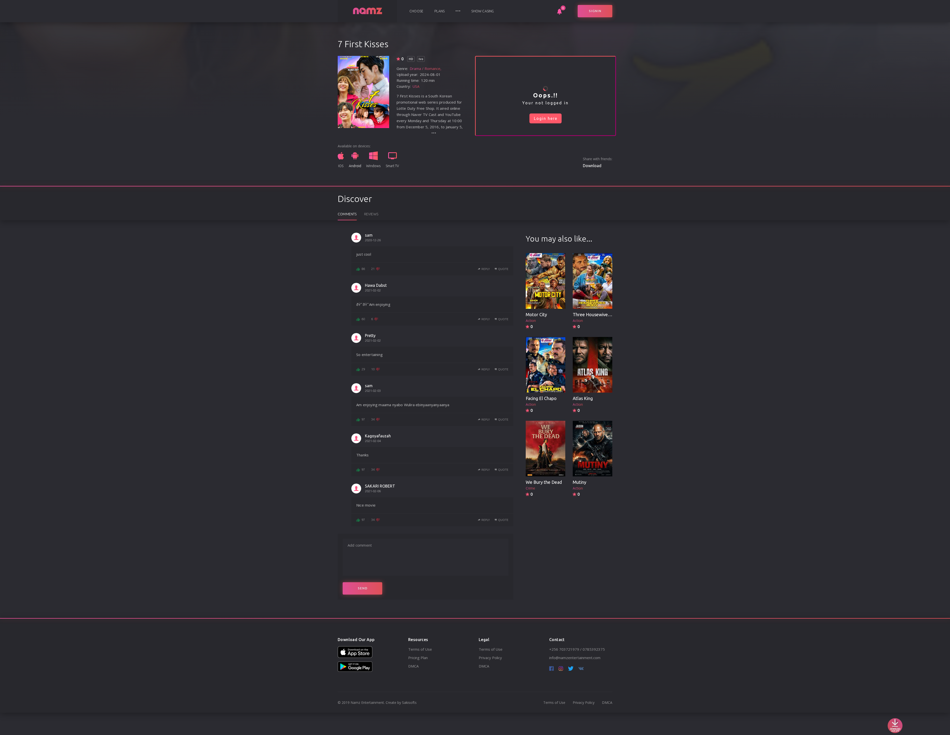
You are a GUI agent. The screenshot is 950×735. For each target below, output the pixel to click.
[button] (458, 11)
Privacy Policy (490, 657)
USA (415, 86)
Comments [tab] (347, 214)
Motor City (536, 314)
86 (363, 268)
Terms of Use (420, 649)
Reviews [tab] (371, 214)
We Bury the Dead (544, 482)
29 (363, 369)
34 (373, 419)
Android (355, 166)
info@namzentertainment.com (574, 657)
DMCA (413, 666)
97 (363, 419)
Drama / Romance (425, 68)
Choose (416, 11)
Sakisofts (409, 702)
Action (531, 320)
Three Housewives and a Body (603, 314)
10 (373, 369)
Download (592, 165)
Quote (503, 268)
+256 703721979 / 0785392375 (577, 649)
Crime (530, 488)
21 (373, 268)
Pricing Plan (418, 657)
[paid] (592, 364)
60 (363, 319)
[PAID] (545, 281)
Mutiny (579, 482)
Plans (439, 11)
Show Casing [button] (482, 11)
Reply (485, 268)
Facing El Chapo (541, 398)
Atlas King (583, 398)
